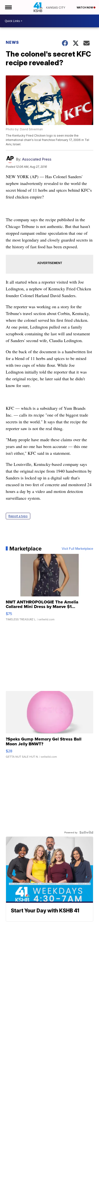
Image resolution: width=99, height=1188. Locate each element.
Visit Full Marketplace (77, 548)
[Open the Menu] (8, 7)
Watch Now (85, 7)
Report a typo (18, 516)
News (12, 42)
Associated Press (36, 159)
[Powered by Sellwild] (86, 832)
